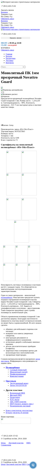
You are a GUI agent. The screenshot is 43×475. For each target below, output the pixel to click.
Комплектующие (17, 376)
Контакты (10, 63)
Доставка (9, 60)
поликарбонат (6, 297)
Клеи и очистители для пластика (19, 410)
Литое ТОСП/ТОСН (18, 385)
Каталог (9, 56)
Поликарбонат (13, 367)
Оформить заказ (7, 19)
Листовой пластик (16, 443)
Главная (9, 54)
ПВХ (28, 443)
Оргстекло (11, 381)
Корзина (4, 12)
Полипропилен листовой (20, 406)
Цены (3, 443)
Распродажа (10, 58)
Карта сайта (19, 445)
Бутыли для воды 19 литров (17, 413)
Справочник (6, 445)
